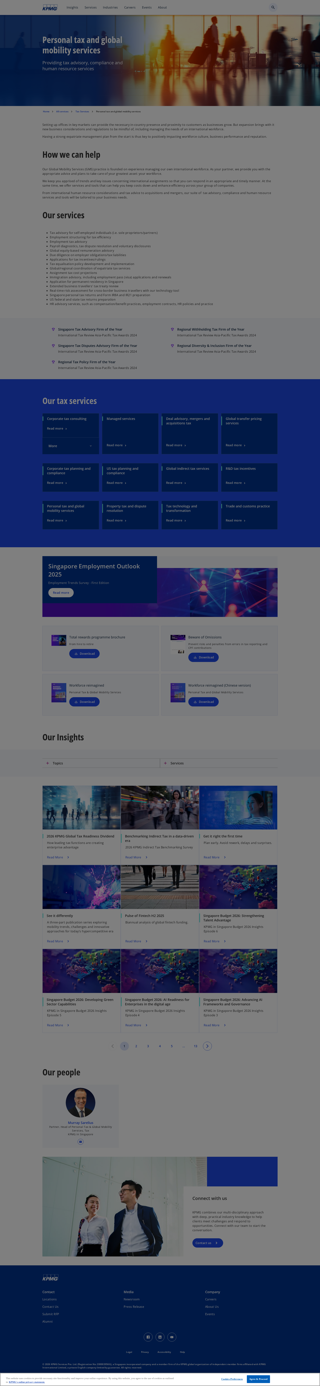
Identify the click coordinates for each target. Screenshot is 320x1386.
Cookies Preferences (232, 1379)
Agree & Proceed (258, 1379)
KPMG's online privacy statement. (27, 1382)
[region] (160, 1379)
